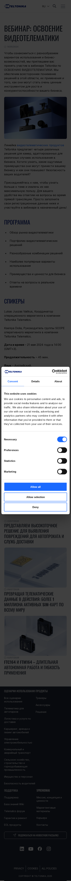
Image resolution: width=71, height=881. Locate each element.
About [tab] (58, 381)
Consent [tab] (13, 381)
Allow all (35, 486)
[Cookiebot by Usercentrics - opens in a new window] (52, 371)
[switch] (62, 450)
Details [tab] (35, 381)
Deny (35, 507)
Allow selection (35, 496)
